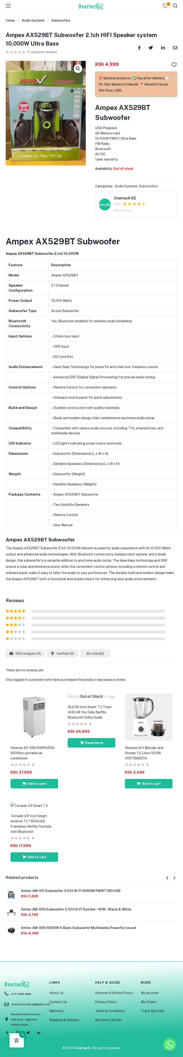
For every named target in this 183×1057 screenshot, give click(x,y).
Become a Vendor (108, 1020)
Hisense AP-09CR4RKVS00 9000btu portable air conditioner (32, 753)
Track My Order (153, 1011)
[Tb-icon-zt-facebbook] (7, 1033)
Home (10, 20)
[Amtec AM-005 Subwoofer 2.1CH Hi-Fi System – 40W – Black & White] (11, 912)
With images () (27, 653)
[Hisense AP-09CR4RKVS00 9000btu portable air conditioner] (34, 717)
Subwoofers (60, 20)
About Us (56, 993)
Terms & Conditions (110, 1011)
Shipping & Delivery (64, 1020)
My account (150, 993)
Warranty (56, 1011)
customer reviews (42, 52)
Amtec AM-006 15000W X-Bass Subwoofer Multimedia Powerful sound (78, 928)
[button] (78, 68)
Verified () (65, 653)
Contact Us (58, 1002)
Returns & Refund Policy (114, 993)
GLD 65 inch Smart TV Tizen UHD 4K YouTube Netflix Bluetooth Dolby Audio (90, 712)
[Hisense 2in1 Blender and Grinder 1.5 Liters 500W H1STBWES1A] (149, 717)
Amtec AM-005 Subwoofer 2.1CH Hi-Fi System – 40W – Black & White (76, 909)
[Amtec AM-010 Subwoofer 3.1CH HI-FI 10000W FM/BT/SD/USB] (11, 894)
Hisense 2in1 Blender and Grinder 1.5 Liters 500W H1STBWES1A (144, 753)
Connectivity (19, 326)
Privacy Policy (106, 1002)
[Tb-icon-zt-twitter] (28, 1033)
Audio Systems (33, 20)
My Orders (148, 1002)
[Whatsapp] (169, 1044)
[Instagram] (18, 1033)
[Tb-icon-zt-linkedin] (39, 1033)
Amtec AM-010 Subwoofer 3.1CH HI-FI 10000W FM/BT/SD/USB (71, 891)
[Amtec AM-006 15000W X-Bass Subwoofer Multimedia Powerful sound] (11, 931)
